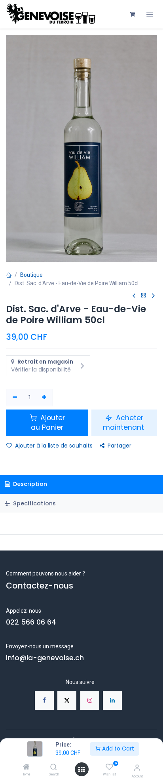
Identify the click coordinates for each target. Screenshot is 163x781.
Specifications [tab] (33, 503)
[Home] (26, 767)
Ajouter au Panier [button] (48, 422)
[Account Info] (137, 767)
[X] (66, 700)
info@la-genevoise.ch (45, 658)
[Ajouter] (44, 397)
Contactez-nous (39, 585)
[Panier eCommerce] (132, 14)
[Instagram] (89, 700)
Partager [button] (119, 446)
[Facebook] (44, 700)
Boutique (31, 275)
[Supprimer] (15, 397)
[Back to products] (143, 295)
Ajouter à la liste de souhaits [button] (54, 446)
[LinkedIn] (112, 700)
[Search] (53, 767)
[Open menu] (81, 769)
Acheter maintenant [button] (124, 422)
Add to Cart (117, 748)
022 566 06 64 (31, 622)
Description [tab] (29, 484)
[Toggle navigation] (149, 14)
